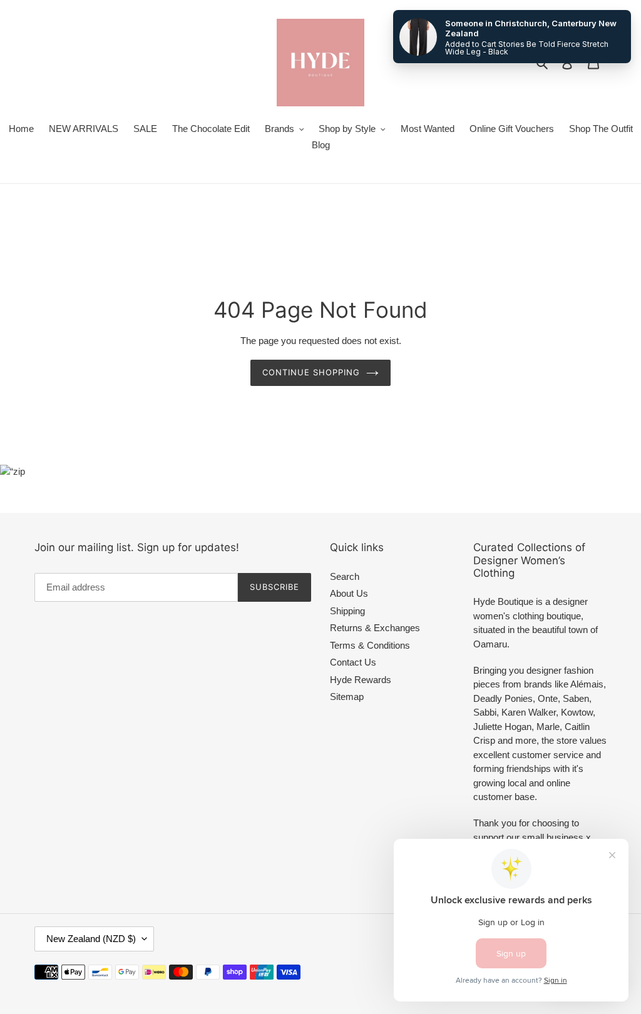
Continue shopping (311, 372)
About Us (349, 593)
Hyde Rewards (360, 679)
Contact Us (353, 662)
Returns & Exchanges (375, 627)
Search (344, 576)
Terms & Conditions (370, 645)
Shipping (347, 611)
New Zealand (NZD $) (91, 938)
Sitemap (347, 696)
